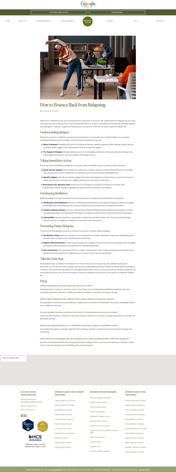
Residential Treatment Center (100, 416)
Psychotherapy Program (63, 443)
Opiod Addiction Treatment (134, 443)
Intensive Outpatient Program (100, 426)
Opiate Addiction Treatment (134, 438)
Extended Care (95, 446)
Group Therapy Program (63, 428)
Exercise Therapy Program (64, 419)
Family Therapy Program (63, 424)
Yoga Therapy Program (63, 447)
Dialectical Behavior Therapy (65, 405)
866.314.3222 (32, 406)
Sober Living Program (97, 437)
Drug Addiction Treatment (134, 419)
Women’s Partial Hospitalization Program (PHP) (104, 431)
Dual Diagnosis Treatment (63, 410)
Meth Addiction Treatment (134, 433)
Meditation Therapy (61, 438)
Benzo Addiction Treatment (134, 410)
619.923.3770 (29, 410)
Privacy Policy (144, 470)
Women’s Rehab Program (98, 402)
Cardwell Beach (56, 470)
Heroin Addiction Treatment (134, 424)
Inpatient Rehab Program (98, 421)
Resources (160, 21)
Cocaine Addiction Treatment (135, 414)
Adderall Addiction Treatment (135, 400)
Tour (135, 21)
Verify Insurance (67, 21)
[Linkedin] (25, 415)
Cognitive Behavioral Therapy (65, 400)
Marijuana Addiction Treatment (136, 428)
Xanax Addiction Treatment (134, 452)
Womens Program (43, 21)
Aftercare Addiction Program (100, 451)
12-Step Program (95, 442)
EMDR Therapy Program (63, 414)
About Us (22, 21)
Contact (110, 21)
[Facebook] (22, 415)
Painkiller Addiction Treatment (135, 447)
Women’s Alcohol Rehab (98, 407)
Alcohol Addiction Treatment (135, 405)
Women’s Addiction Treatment (100, 398)
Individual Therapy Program (65, 433)
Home (8, 21)
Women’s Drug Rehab (97, 412)
